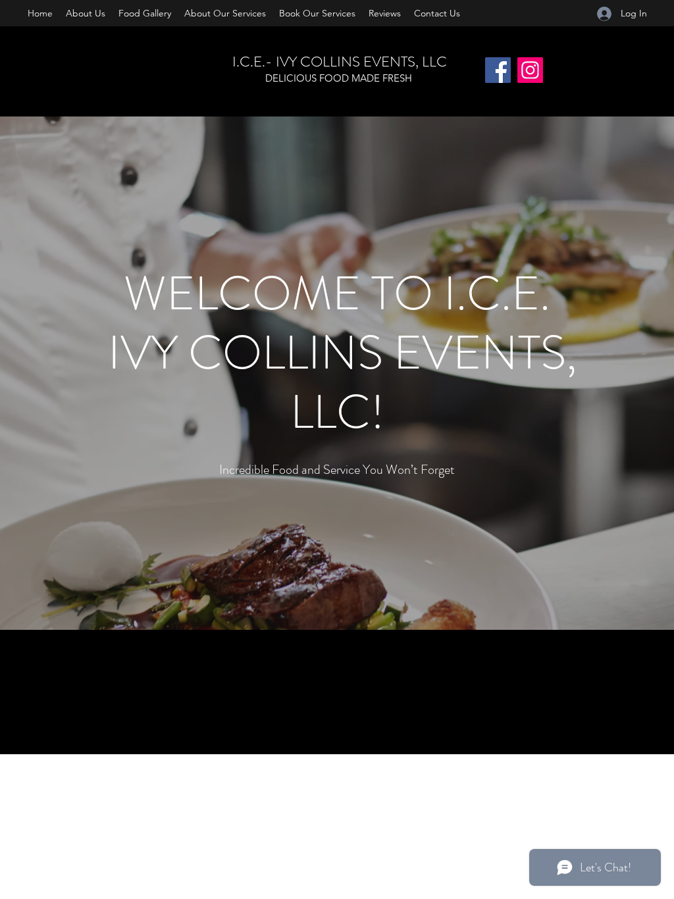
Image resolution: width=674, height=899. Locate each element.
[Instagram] (530, 70)
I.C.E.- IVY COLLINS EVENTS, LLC (339, 61)
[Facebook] (498, 70)
